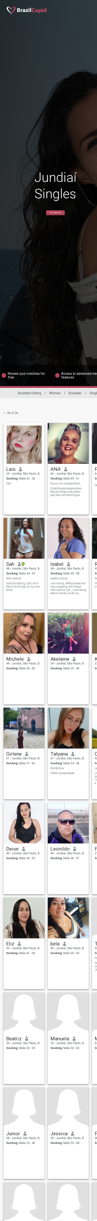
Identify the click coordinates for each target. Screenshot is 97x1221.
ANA (55, 469)
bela (55, 944)
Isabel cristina (59, 578)
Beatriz (14, 1039)
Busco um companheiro (65, 483)
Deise (12, 849)
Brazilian (75, 393)
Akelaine (59, 659)
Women (55, 393)
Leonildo (60, 849)
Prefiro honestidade (62, 773)
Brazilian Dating (29, 393)
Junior (13, 1133)
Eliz (10, 944)
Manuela (59, 1039)
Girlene (14, 754)
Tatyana (59, 754)
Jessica (59, 1133)
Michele (15, 659)
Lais (11, 469)
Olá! (8, 483)
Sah (10, 564)
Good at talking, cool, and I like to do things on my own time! (23, 587)
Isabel (57, 564)
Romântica (57, 768)
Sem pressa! (13, 578)
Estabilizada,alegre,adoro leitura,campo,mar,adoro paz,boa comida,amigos (65, 492)
